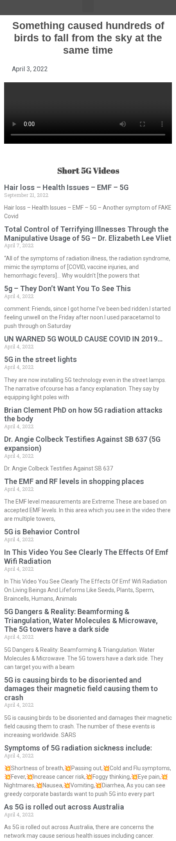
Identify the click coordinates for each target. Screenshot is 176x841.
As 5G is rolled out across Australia (64, 807)
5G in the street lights (40, 359)
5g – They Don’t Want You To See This (67, 288)
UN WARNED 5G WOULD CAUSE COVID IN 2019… (83, 339)
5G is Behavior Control (42, 531)
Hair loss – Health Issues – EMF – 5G (66, 187)
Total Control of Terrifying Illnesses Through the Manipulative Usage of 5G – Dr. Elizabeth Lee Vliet (87, 233)
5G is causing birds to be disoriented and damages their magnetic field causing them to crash (81, 689)
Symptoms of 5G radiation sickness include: (78, 748)
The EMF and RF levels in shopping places (74, 481)
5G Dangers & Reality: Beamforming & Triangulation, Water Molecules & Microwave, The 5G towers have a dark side (81, 620)
